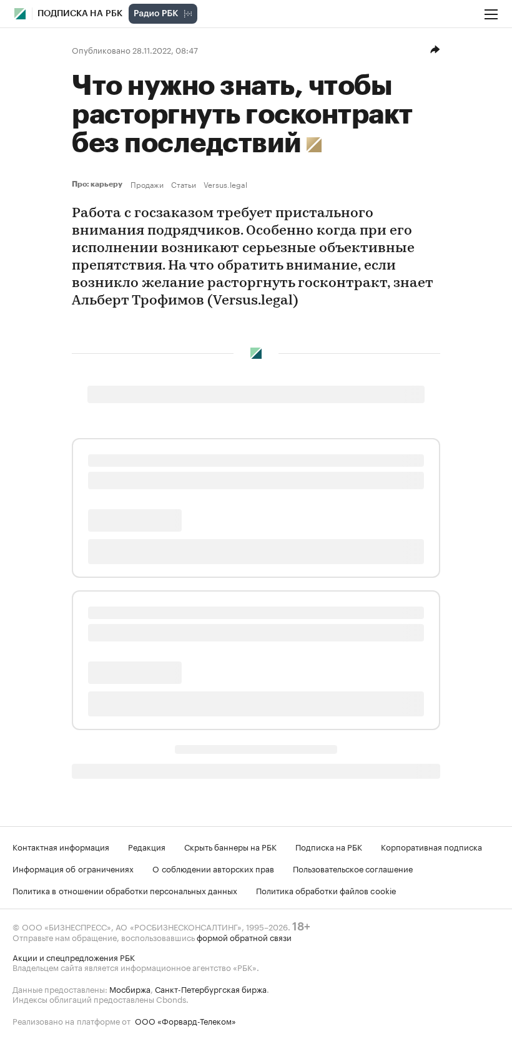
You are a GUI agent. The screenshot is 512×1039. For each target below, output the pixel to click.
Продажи (147, 184)
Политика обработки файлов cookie (326, 890)
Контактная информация (60, 846)
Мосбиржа (129, 988)
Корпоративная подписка (431, 846)
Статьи (183, 184)
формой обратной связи (244, 936)
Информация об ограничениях (73, 868)
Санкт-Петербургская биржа (211, 988)
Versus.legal (225, 184)
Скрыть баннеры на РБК (230, 846)
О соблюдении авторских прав (213, 868)
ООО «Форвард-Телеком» (185, 1020)
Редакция (146, 846)
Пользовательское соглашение (353, 868)
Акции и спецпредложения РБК (73, 956)
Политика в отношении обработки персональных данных (124, 890)
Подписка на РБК (328, 846)
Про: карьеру (99, 184)
